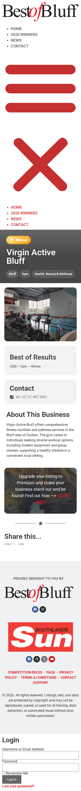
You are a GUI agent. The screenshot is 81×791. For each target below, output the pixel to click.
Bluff (12, 274)
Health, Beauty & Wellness (53, 274)
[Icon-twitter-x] (44, 659)
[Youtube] (52, 659)
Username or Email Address (23, 749)
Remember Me (16, 773)
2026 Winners (24, 34)
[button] (40, 126)
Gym (25, 274)
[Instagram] (43, 609)
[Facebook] (35, 609)
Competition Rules (25, 672)
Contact (20, 46)
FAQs (50, 672)
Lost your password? (18, 786)
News (16, 40)
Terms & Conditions (39, 678)
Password (9, 761)
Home (16, 28)
